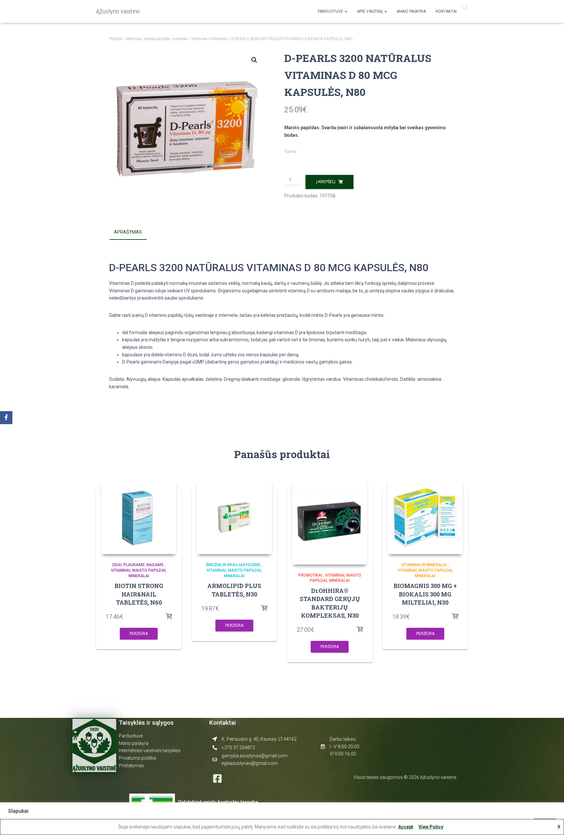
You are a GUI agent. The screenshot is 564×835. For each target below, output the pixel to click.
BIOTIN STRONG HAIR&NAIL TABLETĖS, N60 (139, 594)
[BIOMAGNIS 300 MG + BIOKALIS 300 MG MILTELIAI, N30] (425, 516)
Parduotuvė (331, 11)
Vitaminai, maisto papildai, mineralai (156, 39)
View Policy (430, 826)
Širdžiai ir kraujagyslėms (233, 565)
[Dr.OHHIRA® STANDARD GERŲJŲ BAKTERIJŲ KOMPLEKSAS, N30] (329, 521)
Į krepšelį (325, 181)
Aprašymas (128, 232)
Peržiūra (139, 633)
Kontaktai (446, 11)
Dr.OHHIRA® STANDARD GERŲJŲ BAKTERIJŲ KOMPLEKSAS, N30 (330, 603)
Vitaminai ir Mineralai (209, 39)
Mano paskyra (411, 11)
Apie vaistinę (370, 11)
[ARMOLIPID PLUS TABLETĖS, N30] (234, 516)
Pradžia (115, 39)
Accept (405, 826)
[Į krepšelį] (168, 616)
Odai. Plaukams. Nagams (138, 565)
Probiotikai (310, 575)
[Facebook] (6, 417)
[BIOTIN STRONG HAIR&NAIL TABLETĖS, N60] (138, 516)
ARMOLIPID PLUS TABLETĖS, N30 (234, 590)
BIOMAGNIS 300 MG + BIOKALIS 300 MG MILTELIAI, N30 (425, 594)
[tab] (133, 232)
